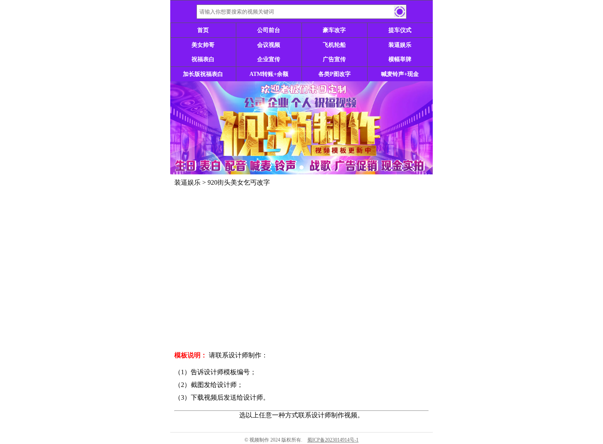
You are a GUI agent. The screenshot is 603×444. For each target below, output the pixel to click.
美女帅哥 (203, 45)
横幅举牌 (399, 59)
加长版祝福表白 (203, 74)
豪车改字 (334, 30)
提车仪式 (399, 30)
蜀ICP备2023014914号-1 (333, 440)
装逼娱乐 (399, 45)
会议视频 (268, 45)
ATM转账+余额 (268, 74)
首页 (203, 30)
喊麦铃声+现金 (400, 74)
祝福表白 (203, 59)
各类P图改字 (334, 74)
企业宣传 (268, 59)
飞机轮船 (334, 45)
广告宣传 (334, 59)
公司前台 (268, 30)
